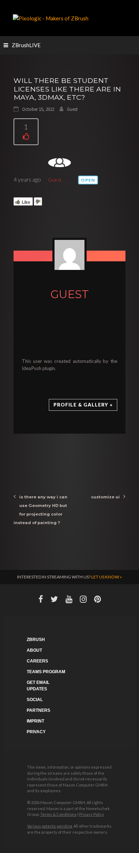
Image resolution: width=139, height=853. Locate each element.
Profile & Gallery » (83, 405)
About (34, 650)
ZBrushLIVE (26, 45)
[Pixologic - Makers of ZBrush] (50, 17)
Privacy (36, 731)
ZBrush (36, 639)
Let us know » (106, 577)
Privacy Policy (91, 814)
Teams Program (46, 671)
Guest (72, 109)
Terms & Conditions (58, 814)
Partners (38, 710)
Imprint (35, 721)
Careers (37, 661)
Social (35, 699)
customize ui (105, 496)
